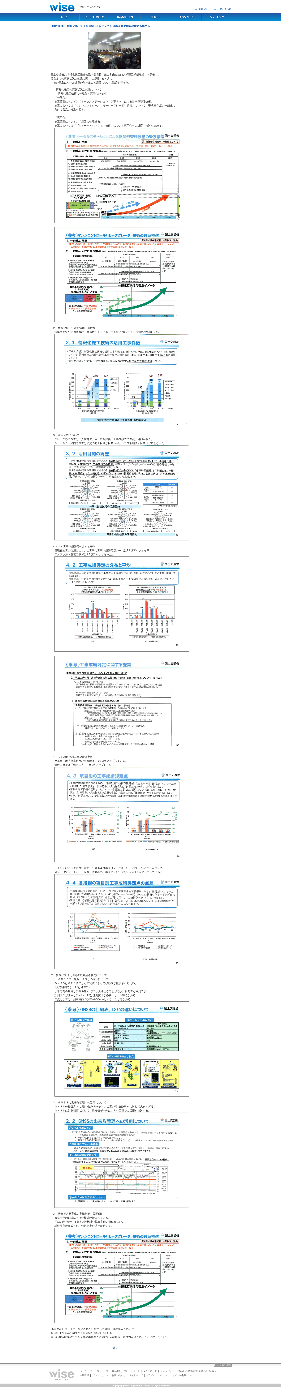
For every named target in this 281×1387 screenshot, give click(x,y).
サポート (135, 1371)
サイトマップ (136, 1375)
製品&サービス (119, 1371)
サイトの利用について (184, 1375)
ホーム (83, 1371)
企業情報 (202, 9)
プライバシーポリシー (157, 1375)
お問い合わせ (224, 9)
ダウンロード (150, 1371)
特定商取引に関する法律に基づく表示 (197, 1371)
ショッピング (167, 1371)
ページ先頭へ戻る (223, 1365)
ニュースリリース (99, 1371)
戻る (115, 1347)
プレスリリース (100, 1375)
